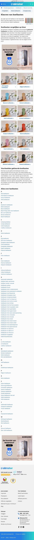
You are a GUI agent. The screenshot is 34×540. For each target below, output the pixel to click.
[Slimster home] (17, 4)
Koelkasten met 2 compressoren (9, 289)
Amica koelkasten (5, 197)
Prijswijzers (4, 496)
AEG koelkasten (5, 193)
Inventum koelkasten (6, 274)
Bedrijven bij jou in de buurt (8, 503)
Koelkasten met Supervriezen (8, 311)
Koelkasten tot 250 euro (7, 328)
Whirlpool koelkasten (6, 419)
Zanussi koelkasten (6, 428)
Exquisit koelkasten (6, 250)
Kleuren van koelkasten (28, 8)
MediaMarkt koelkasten (7, 351)
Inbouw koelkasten (6, 270)
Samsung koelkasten (6, 385)
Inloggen (3, 513)
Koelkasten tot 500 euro (7, 330)
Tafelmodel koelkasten (7, 404)
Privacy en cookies (20, 534)
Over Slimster (4, 516)
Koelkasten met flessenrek (8, 293)
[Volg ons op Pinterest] (23, 527)
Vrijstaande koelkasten (7, 414)
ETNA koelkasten (5, 244)
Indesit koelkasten (6, 272)
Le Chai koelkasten (6, 342)
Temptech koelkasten (6, 406)
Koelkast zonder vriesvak (7, 283)
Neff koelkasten (5, 362)
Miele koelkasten (5, 355)
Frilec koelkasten (5, 255)
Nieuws (3, 521)
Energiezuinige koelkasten (8, 242)
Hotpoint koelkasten (6, 265)
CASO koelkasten (5, 226)
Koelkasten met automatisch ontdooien (11, 291)
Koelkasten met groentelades (8, 297)
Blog (2, 506)
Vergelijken (5, 11)
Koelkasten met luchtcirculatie (9, 301)
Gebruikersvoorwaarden (7, 534)
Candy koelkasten (5, 224)
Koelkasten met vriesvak (7, 317)
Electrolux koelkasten (6, 240)
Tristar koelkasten (5, 408)
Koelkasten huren (5, 287)
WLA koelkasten (5, 423)
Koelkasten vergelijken (7, 334)
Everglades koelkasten (7, 246)
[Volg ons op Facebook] (19, 527)
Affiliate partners (22, 498)
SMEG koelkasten (5, 397)
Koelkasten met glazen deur (8, 295)
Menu (4, 4)
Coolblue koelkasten (6, 228)
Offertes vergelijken (6, 501)
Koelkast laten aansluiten (7, 281)
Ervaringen (4, 519)
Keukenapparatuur (9, 8)
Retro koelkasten (5, 378)
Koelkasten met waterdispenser (9, 324)
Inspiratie (3, 493)
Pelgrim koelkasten (6, 373)
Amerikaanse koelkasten (7, 195)
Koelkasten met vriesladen (8, 315)
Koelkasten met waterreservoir (9, 326)
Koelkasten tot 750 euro (7, 332)
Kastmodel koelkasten (6, 279)
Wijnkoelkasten (5, 421)
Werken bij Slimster (6, 524)
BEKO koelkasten (5, 207)
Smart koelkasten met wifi (8, 395)
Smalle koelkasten (5, 393)
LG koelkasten (4, 344)
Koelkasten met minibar (7, 303)
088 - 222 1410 (24, 513)
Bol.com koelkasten (6, 212)
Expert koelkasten (5, 248)
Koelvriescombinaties (6, 336)
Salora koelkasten (5, 383)
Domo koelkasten (5, 233)
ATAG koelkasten (5, 199)
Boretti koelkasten (5, 214)
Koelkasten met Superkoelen (8, 309)
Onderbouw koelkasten (7, 367)
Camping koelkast (5, 222)
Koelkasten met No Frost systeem (10, 305)
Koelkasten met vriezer (7, 319)
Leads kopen (21, 496)
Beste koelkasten (15, 11)
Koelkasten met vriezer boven (9, 321)
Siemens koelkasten (6, 391)
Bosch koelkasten (5, 216)
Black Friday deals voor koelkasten (10, 210)
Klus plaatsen (4, 498)
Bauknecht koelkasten (6, 205)
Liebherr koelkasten (6, 345)
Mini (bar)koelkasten (6, 357)
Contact (20, 501)
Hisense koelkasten (6, 263)
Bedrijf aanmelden (23, 493)
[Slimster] (2, 7)
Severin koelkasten (6, 389)
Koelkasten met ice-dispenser (9, 299)
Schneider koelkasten (6, 387)
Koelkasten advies (5, 285)
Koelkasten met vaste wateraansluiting (11, 313)
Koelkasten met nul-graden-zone (9, 307)
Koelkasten (19, 8)
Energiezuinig (27, 11)
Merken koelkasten (6, 353)
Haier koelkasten (5, 261)
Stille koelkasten (5, 399)
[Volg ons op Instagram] (21, 527)
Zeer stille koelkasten (6, 430)
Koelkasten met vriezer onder (9, 322)
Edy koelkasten (5, 238)
